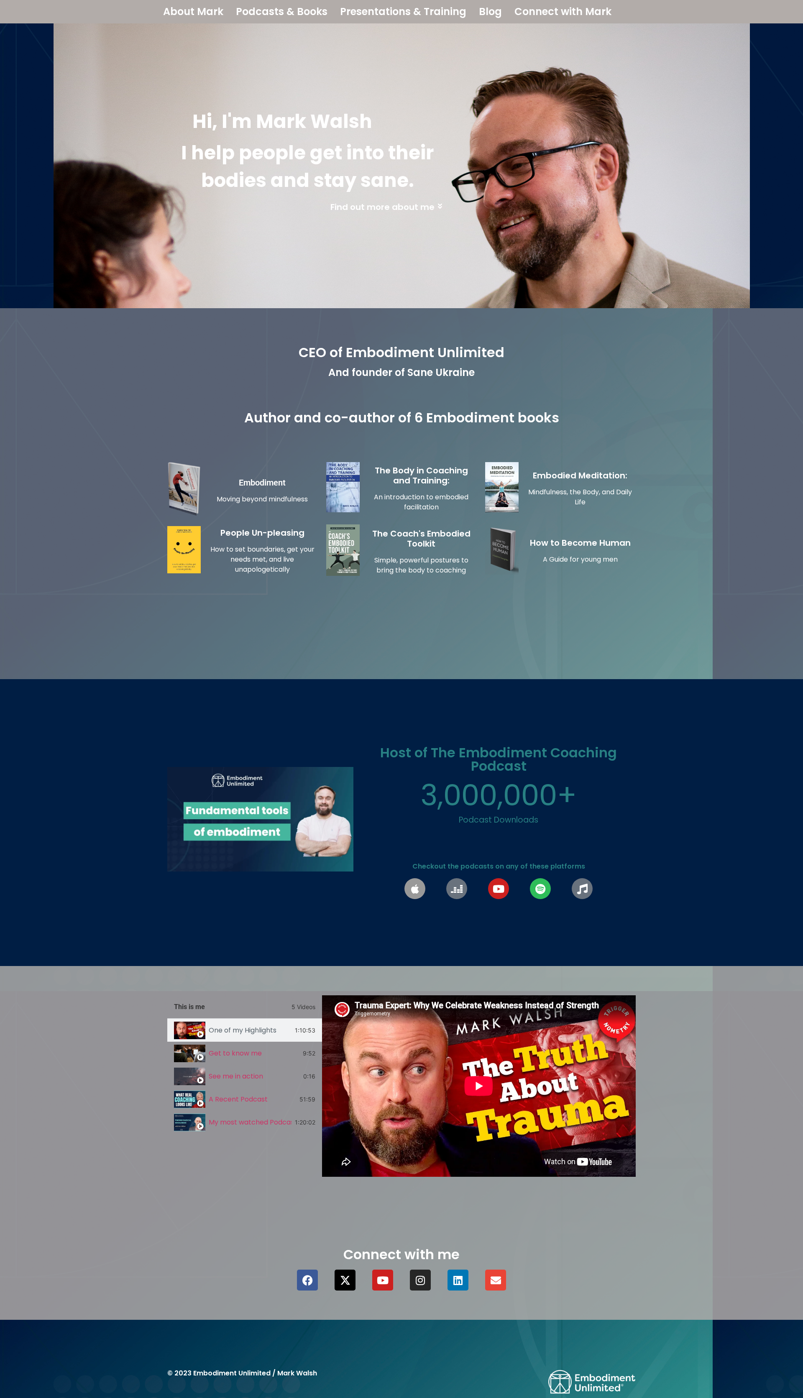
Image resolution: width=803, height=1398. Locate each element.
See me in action (236, 1076)
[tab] (244, 1030)
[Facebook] (307, 1280)
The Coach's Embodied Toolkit (421, 538)
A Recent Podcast (238, 1099)
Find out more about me (382, 207)
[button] (304, 211)
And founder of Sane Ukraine (401, 372)
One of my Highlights (242, 1030)
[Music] (582, 888)
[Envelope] (495, 1280)
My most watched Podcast (250, 1122)
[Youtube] (498, 888)
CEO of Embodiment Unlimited (401, 352)
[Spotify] (540, 888)
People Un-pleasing (262, 533)
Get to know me (235, 1053)
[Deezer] (456, 888)
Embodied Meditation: (580, 475)
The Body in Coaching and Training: (421, 475)
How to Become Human (580, 543)
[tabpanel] (479, 1086)
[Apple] (414, 888)
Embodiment (262, 483)
